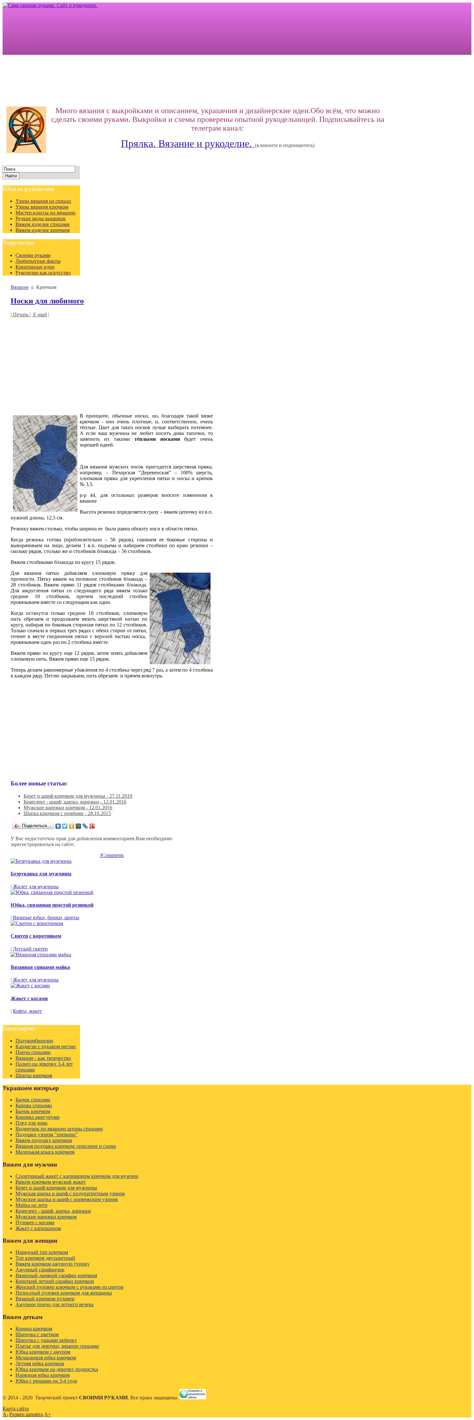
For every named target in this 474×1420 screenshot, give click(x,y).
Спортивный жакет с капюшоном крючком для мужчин (76, 1176)
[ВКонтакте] (58, 826)
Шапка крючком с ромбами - (67, 813)
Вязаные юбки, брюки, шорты (46, 917)
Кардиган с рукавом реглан (45, 1046)
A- (5, 1414)
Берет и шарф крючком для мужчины (56, 1187)
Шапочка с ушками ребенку (46, 1340)
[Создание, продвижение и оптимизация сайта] (193, 1397)
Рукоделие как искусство (43, 272)
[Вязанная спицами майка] (41, 954)
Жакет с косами (29, 998)
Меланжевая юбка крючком (45, 1357)
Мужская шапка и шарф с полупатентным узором (70, 1193)
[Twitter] (65, 826)
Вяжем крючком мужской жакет (50, 1182)
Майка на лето (31, 1205)
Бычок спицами (32, 1099)
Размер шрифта (26, 1414)
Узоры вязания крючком (41, 207)
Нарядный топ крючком (41, 1252)
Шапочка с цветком (37, 1334)
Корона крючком (33, 1328)
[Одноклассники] (71, 826)
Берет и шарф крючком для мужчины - (78, 796)
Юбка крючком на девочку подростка (56, 1369)
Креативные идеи (34, 267)
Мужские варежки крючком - (68, 807)
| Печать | (21, 314)
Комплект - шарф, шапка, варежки (53, 1211)
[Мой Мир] (78, 826)
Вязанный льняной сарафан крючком (56, 1275)
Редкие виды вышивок (40, 218)
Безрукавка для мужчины (41, 873)
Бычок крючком (32, 1111)
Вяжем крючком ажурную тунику (52, 1264)
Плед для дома (31, 1123)
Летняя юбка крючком (39, 1363)
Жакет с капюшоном (38, 1228)
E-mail (39, 314)
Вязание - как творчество (43, 1058)
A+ (47, 1414)
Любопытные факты (38, 261)
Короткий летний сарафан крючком (54, 1281)
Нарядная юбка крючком (42, 1375)
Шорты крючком (33, 1075)
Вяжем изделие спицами (42, 224)
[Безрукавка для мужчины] (41, 861)
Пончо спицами (33, 1052)
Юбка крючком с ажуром (42, 1352)
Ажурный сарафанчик (39, 1269)
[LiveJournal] (85, 826)
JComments (112, 855)
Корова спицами (33, 1105)
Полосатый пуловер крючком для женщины (63, 1293)
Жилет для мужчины (36, 886)
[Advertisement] (112, 363)
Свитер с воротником (36, 936)
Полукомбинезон (34, 1040)
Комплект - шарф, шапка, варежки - (75, 801)
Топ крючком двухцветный (45, 1258)
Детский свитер (30, 949)
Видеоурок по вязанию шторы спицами (59, 1128)
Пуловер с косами (34, 1222)
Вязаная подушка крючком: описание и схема (65, 1146)
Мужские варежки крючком (46, 1216)
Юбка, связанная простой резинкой (52, 905)
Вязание (20, 287)
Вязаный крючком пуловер (44, 1298)
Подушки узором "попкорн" (46, 1134)
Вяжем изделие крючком (42, 230)
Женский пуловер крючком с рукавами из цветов (69, 1287)
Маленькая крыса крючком (44, 1152)
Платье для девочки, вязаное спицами (57, 1346)
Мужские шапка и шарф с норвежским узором (66, 1199)
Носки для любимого (47, 301)
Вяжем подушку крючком (43, 1140)
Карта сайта (16, 1408)
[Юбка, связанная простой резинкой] (52, 892)
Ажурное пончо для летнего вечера (54, 1304)
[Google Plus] (92, 826)
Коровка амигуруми (37, 1117)
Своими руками (33, 255)
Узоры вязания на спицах (43, 201)
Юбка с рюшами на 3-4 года (46, 1381)
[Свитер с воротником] (37, 923)
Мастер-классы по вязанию (45, 212)
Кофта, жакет (27, 1011)
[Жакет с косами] (30, 985)
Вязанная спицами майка (40, 967)
